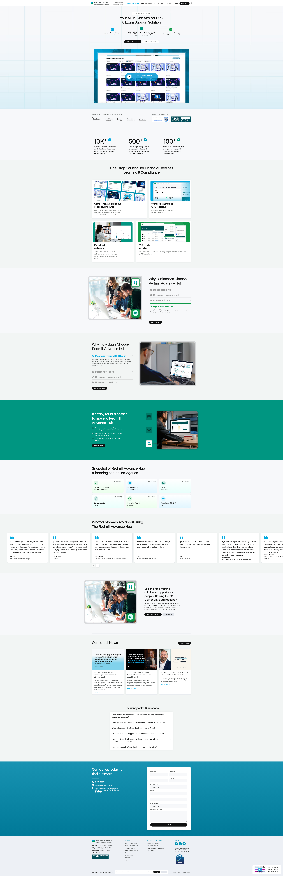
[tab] (170, 289)
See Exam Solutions (153, 614)
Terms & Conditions (186, 872)
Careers (127, 857)
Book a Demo (155, 322)
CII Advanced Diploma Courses (155, 848)
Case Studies (129, 855)
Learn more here (147, 872)
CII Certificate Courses (153, 843)
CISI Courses (150, 850)
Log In (176, 3)
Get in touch (184, 3)
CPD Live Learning (130, 848)
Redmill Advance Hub (133, 3)
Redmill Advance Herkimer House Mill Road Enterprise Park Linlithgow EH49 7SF (182, 849)
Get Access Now (99, 388)
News (126, 853)
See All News (184, 643)
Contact (127, 860)
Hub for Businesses (133, 42)
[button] (148, 3)
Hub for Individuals (150, 42)
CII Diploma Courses (152, 845)
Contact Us (168, 614)
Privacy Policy (176, 872)
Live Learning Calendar (131, 850)
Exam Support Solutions (147, 3)
